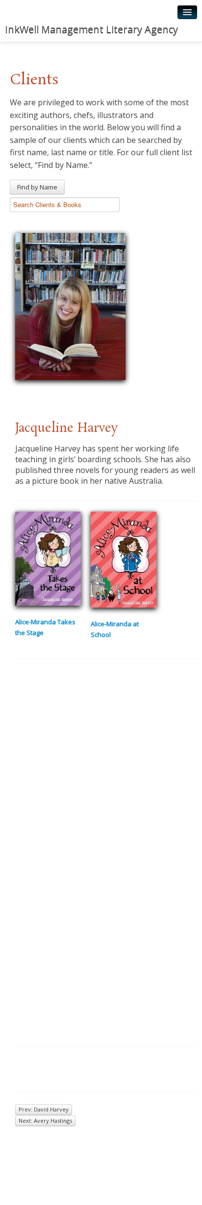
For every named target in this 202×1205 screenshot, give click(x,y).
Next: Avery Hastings (45, 1120)
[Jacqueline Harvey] (70, 305)
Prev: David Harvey (44, 1109)
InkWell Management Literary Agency (91, 29)
